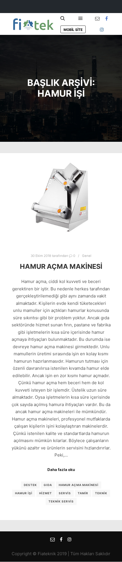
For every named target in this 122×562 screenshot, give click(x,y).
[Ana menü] (80, 18)
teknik (101, 493)
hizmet (45, 493)
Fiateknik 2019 (52, 553)
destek (30, 485)
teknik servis (61, 501)
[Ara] (63, 18)
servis (65, 493)
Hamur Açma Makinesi (61, 266)
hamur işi (23, 493)
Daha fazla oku (61, 469)
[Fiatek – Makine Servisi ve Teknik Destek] (32, 24)
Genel (86, 256)
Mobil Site (73, 30)
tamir (83, 493)
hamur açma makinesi (78, 485)
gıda (48, 485)
